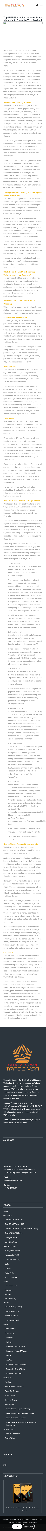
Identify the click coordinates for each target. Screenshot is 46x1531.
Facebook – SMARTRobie (15, 1369)
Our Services (8, 1215)
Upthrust (8, 1268)
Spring (7, 1264)
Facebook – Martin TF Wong (16, 1364)
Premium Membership (12, 1433)
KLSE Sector (9, 1273)
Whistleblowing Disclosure (14, 1386)
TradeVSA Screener (10, 1246)
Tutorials (6, 1302)
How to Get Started (12, 1320)
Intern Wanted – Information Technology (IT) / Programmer (22, 1423)
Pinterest (9, 1337)
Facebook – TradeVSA (14, 1373)
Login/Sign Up (8, 1429)
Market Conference (11, 1242)
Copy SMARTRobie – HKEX (15, 1224)
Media (5, 1324)
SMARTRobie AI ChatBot (14, 1233)
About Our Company (12, 1391)
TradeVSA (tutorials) (12, 1316)
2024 (5, 1464)
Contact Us (7, 1378)
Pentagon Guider (11, 1237)
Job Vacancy (9, 1404)
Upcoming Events (11, 1286)
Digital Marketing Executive (16, 1418)
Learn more (28, 1526)
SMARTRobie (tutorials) (13, 1307)
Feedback (8, 1382)
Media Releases (10, 1328)
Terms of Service (11, 1400)
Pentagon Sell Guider (12, 1255)
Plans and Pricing (9, 1298)
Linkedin (9, 1342)
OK (17, 1526)
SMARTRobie (10, 1438)
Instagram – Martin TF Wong (16, 1351)
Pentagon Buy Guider (12, 1250)
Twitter (8, 1355)
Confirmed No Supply (12, 1259)
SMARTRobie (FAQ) (12, 1311)
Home (5, 1211)
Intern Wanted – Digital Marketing (18, 1409)
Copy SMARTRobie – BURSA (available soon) (21, 1228)
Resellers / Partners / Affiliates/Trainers (20, 1413)
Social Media (9, 1333)
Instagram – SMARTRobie (15, 1346)
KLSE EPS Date (11, 1277)
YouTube (9, 1360)
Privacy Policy (10, 1395)
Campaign (8, 1290)
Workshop (7, 1294)
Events (5, 1281)
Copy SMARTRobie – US (14, 1219)
